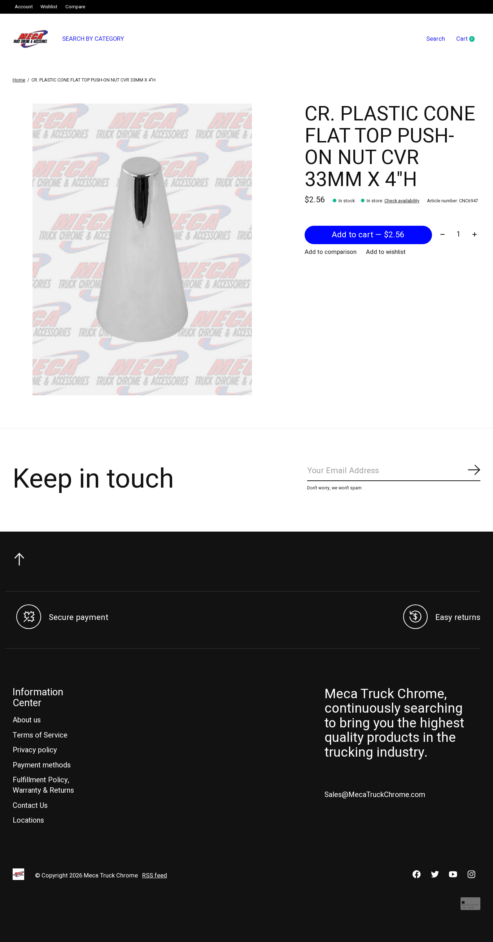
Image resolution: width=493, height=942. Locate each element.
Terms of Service (40, 735)
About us (27, 720)
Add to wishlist (386, 252)
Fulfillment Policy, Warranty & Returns (43, 785)
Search (435, 39)
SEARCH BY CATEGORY (93, 39)
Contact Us (30, 805)
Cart (468, 39)
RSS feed (154, 875)
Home (19, 80)
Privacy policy (35, 750)
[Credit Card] (470, 907)
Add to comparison (331, 252)
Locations (28, 820)
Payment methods (42, 765)
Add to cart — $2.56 (368, 235)
